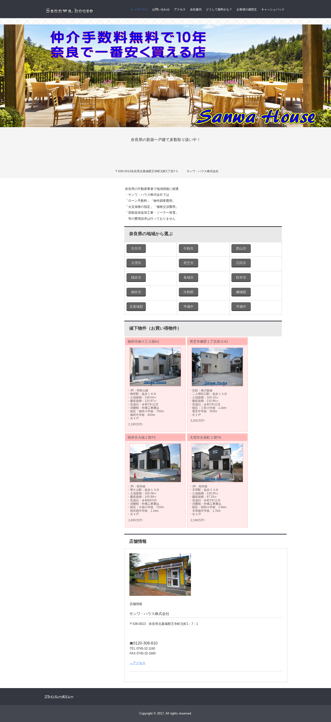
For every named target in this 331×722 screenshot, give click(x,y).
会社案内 (196, 9)
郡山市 (241, 248)
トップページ (139, 9)
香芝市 (188, 263)
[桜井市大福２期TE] (155, 462)
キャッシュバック (272, 9)
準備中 (188, 307)
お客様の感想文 (246, 9)
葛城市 (188, 277)
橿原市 (136, 277)
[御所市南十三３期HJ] (155, 367)
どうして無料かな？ (219, 9)
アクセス (180, 9)
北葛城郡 (136, 307)
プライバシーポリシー (58, 696)
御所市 (136, 292)
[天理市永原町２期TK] (217, 462)
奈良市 (136, 248)
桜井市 (241, 277)
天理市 (136, 263)
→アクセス (137, 663)
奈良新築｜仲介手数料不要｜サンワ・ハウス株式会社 (69, 10)
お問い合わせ (161, 9)
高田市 (241, 263)
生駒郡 (188, 292)
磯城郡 (241, 292)
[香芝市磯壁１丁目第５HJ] (217, 367)
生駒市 (188, 248)
